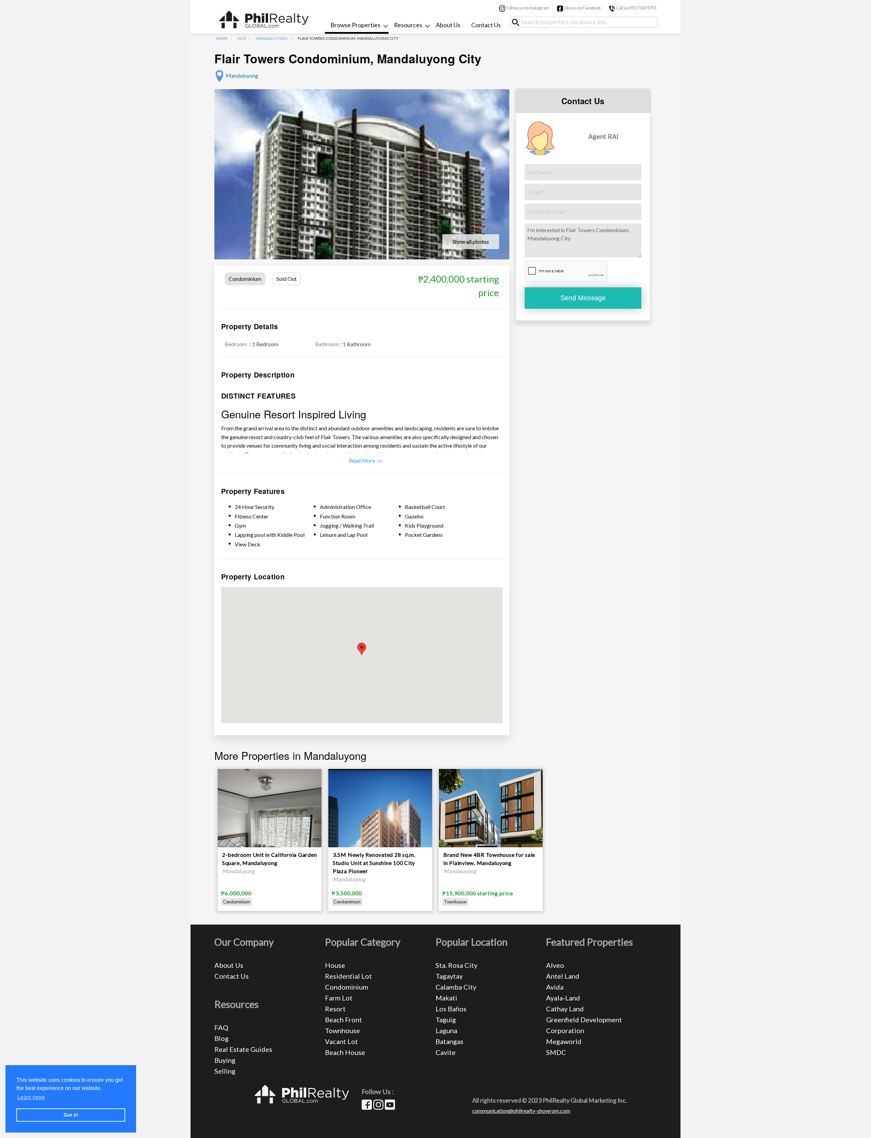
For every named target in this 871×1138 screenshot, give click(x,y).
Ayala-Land (563, 998)
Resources (408, 25)
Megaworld (563, 1041)
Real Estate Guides (243, 1049)
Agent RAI (603, 136)
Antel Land (562, 976)
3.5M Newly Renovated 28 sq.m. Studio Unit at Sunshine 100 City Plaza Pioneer (374, 862)
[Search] (518, 22)
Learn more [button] (31, 1097)
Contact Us (486, 25)
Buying (224, 1060)
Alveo (555, 965)
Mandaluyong (271, 38)
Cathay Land (565, 1009)
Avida (554, 987)
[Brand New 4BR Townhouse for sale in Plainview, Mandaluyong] (491, 820)
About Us (448, 25)
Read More (362, 460)
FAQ (221, 1027)
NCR (241, 38)
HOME (222, 38)
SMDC (556, 1052)
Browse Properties (355, 25)
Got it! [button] (71, 1115)
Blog (221, 1038)
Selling (224, 1071)
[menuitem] (357, 26)
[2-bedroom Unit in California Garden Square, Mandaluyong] (270, 837)
